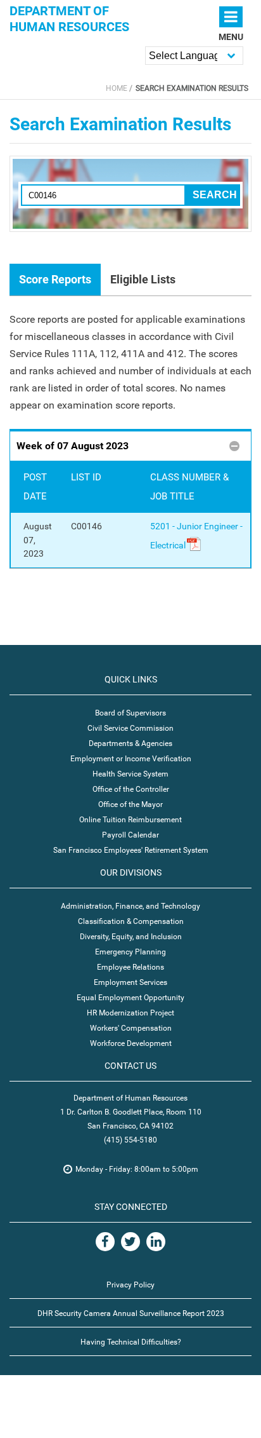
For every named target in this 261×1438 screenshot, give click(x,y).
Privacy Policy (130, 1284)
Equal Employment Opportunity (130, 997)
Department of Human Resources (69, 18)
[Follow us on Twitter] (130, 1241)
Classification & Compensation (131, 921)
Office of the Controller (130, 789)
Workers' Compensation (131, 1028)
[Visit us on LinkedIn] (155, 1241)
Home (116, 88)
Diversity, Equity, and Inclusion (131, 936)
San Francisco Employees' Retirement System (130, 850)
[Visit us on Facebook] (105, 1241)
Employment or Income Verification (130, 758)
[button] (130, 445)
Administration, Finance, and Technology (130, 906)
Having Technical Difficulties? (130, 1342)
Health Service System (130, 774)
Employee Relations (130, 967)
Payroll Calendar (130, 835)
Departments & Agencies (130, 743)
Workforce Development (131, 1043)
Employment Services (130, 982)
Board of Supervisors (130, 713)
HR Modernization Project (130, 1012)
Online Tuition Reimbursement (130, 819)
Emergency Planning (130, 951)
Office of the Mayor (130, 804)
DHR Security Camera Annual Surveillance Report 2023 (130, 1313)
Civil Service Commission (130, 728)
